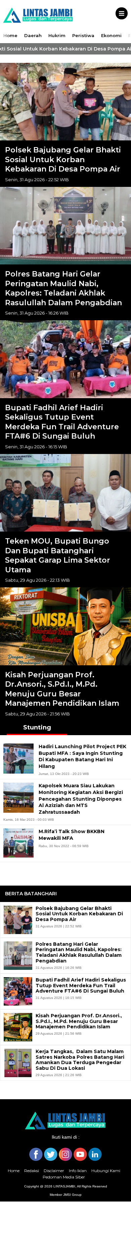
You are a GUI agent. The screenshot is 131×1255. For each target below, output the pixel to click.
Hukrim (57, 35)
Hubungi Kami (105, 1170)
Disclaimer (54, 1170)
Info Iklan (78, 1170)
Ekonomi (111, 35)
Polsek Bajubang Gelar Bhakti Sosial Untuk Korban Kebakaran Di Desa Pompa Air (63, 159)
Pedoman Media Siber (64, 1176)
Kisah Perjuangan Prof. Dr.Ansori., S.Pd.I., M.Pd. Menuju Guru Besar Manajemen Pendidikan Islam (62, 689)
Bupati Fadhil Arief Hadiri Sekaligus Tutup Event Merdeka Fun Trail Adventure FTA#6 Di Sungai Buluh (62, 422)
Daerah (33, 35)
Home (10, 35)
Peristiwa (83, 35)
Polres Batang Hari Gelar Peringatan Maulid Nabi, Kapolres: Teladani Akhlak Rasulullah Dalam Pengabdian (63, 288)
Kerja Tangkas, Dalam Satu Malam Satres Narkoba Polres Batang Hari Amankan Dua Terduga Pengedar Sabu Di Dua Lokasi (80, 1060)
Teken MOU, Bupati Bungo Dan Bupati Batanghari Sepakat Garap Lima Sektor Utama (57, 555)
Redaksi (31, 1170)
